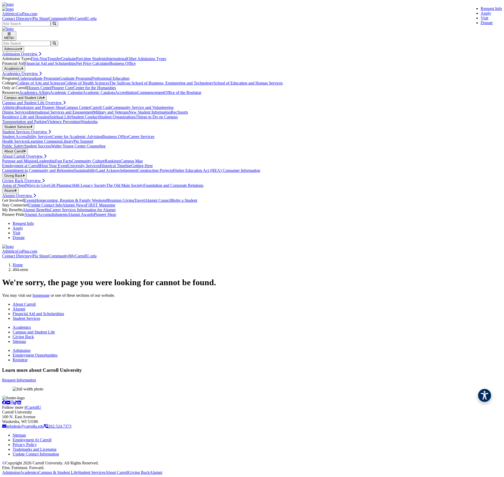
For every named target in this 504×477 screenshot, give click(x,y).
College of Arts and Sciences (40, 83)
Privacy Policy (25, 444)
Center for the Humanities (94, 88)
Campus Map (131, 161)
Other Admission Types (146, 58)
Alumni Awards (80, 214)
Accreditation (126, 92)
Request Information (19, 380)
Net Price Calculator (92, 63)
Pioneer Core (62, 88)
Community (58, 18)
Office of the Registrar (182, 92)
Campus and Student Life (34, 332)
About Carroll (24, 304)
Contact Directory (17, 18)
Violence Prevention (64, 121)
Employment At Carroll (32, 440)
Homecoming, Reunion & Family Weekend (71, 200)
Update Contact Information (36, 454)
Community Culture (88, 161)
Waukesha (89, 121)
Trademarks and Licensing (34, 449)
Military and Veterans (111, 112)
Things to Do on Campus (157, 117)
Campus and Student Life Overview (32, 102)
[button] (484, 395)
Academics (22, 327)
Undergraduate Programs (38, 78)
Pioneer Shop (105, 214)
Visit (484, 18)
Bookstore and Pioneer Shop (40, 107)
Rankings (112, 161)
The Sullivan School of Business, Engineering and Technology (161, 83)
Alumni (19, 309)
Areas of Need (14, 185)
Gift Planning (60, 185)
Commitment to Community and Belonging (38, 170)
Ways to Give (37, 185)
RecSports (179, 112)
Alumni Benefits (36, 210)
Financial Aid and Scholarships (50, 63)
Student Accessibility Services (27, 136)
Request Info (491, 8)
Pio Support (83, 141)
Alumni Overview (17, 195)
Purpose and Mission (19, 161)
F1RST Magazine (100, 205)
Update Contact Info (45, 205)
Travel (139, 200)
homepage (41, 295)
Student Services (26, 318)
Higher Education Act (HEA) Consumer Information (216, 170)
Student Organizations (117, 117)
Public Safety (13, 146)
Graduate (68, 58)
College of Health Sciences (86, 83)
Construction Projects (155, 170)
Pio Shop (40, 18)
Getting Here (142, 165)
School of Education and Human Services (248, 83)
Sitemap (19, 341)
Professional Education (110, 78)
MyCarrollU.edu (83, 18)
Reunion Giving (120, 200)
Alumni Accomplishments (45, 214)
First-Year (39, 58)
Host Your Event (53, 165)
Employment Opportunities (35, 355)
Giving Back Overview (22, 180)
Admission (21, 350)
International (116, 58)
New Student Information (150, 112)
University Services (83, 165)
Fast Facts (63, 161)
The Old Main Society (124, 185)
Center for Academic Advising (77, 136)
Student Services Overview (25, 132)
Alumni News (74, 205)
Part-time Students (91, 58)
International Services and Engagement (61, 112)
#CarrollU (32, 407)
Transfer (54, 58)
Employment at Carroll (21, 165)
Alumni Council (158, 200)
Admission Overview (20, 54)
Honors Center (39, 88)
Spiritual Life (60, 117)
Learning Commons (44, 141)
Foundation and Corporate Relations (173, 185)
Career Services (141, 136)
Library (67, 141)
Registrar (20, 360)
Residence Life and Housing (25, 117)
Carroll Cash (100, 107)
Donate (487, 22)
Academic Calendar (66, 92)
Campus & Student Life (58, 472)
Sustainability (85, 170)
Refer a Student (184, 200)
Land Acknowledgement (116, 170)
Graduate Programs (75, 78)
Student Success (37, 146)
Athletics (9, 107)
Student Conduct (85, 117)
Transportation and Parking (24, 121)
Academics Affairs (34, 92)
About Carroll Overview (23, 156)
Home (18, 265)
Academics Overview (20, 73)
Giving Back (23, 337)
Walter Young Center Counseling (78, 146)
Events (29, 200)
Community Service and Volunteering (142, 107)
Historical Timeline (115, 165)
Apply (486, 13)
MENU (9, 38)
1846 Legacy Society (88, 185)
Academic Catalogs (99, 92)
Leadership (46, 161)
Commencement (150, 92)
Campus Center (77, 107)
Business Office (122, 63)
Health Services (15, 141)
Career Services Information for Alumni (83, 210)
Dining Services (15, 112)
